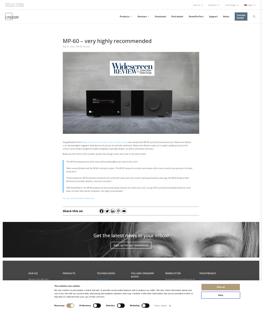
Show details (160, 305)
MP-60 (79, 46)
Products (124, 16)
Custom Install (241, 16)
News (226, 16)
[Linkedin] (112, 211)
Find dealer (177, 16)
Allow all (221, 287)
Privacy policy (204, 279)
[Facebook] (101, 211)
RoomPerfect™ (103, 279)
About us (196, 5)
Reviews (142, 16)
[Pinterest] (118, 211)
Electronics (67, 279)
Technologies (230, 5)
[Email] (123, 211)
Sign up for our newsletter (131, 245)
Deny (220, 295)
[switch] (97, 305)
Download (160, 16)
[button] (254, 16)
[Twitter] (107, 211)
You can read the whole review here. (78, 198)
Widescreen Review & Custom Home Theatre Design (105, 142)
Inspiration (212, 5)
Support (213, 16)
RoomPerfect (196, 16)
